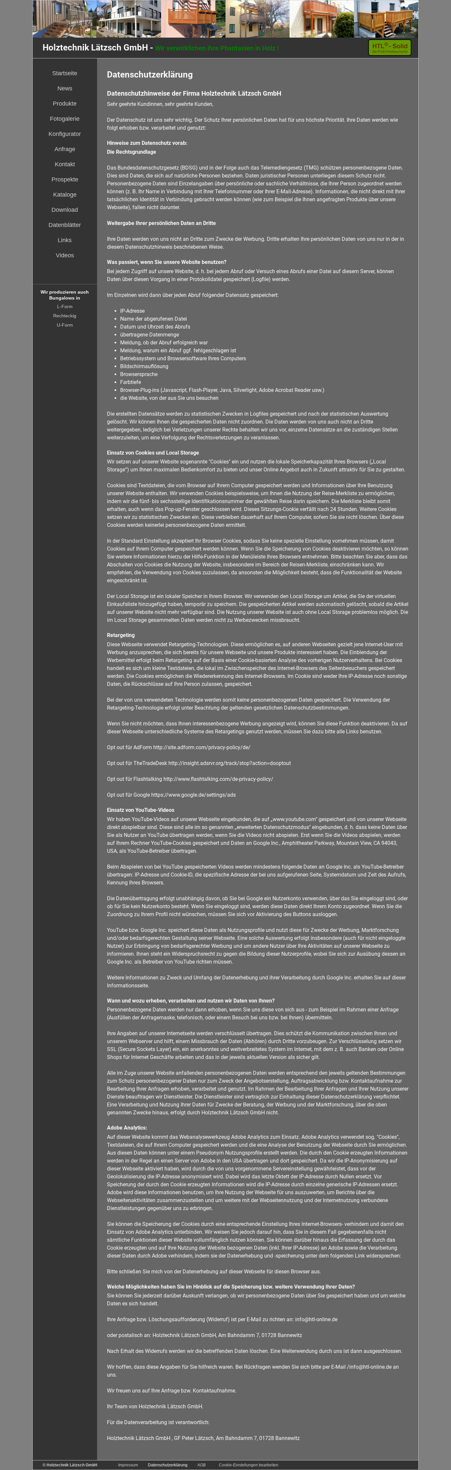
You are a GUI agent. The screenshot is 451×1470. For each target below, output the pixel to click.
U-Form (65, 325)
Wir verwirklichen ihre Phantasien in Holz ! (161, 48)
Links (65, 240)
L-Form (65, 306)
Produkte (65, 103)
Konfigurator (65, 134)
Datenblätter (65, 225)
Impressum (128, 1465)
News (64, 88)
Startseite (64, 73)
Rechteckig (64, 315)
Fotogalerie (65, 118)
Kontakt (65, 164)
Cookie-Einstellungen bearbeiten (248, 1465)
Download (65, 210)
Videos (65, 255)
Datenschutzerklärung (168, 1465)
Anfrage (64, 149)
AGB (201, 1465)
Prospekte (65, 179)
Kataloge (65, 194)
